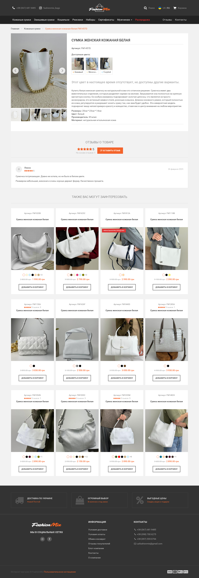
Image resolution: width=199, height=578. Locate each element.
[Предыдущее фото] (15, 71)
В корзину (32, 287)
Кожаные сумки (21, 19)
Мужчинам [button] (124, 19)
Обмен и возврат (97, 539)
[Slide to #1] (15, 115)
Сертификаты (106, 19)
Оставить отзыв (111, 150)
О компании (94, 557)
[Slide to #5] (66, 115)
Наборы (90, 19)
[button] (149, 8)
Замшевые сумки (44, 19)
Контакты (181, 19)
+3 (41, 275)
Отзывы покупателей (99, 543)
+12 (86, 457)
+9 (131, 457)
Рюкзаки (77, 19)
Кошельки (63, 19)
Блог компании (96, 548)
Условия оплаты (96, 534)
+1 (41, 457)
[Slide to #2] (35, 115)
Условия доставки (97, 529)
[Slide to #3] (46, 115)
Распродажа (142, 19)
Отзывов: (36, 307)
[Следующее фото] (62, 71)
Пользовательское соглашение (60, 572)
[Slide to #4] (56, 115)
